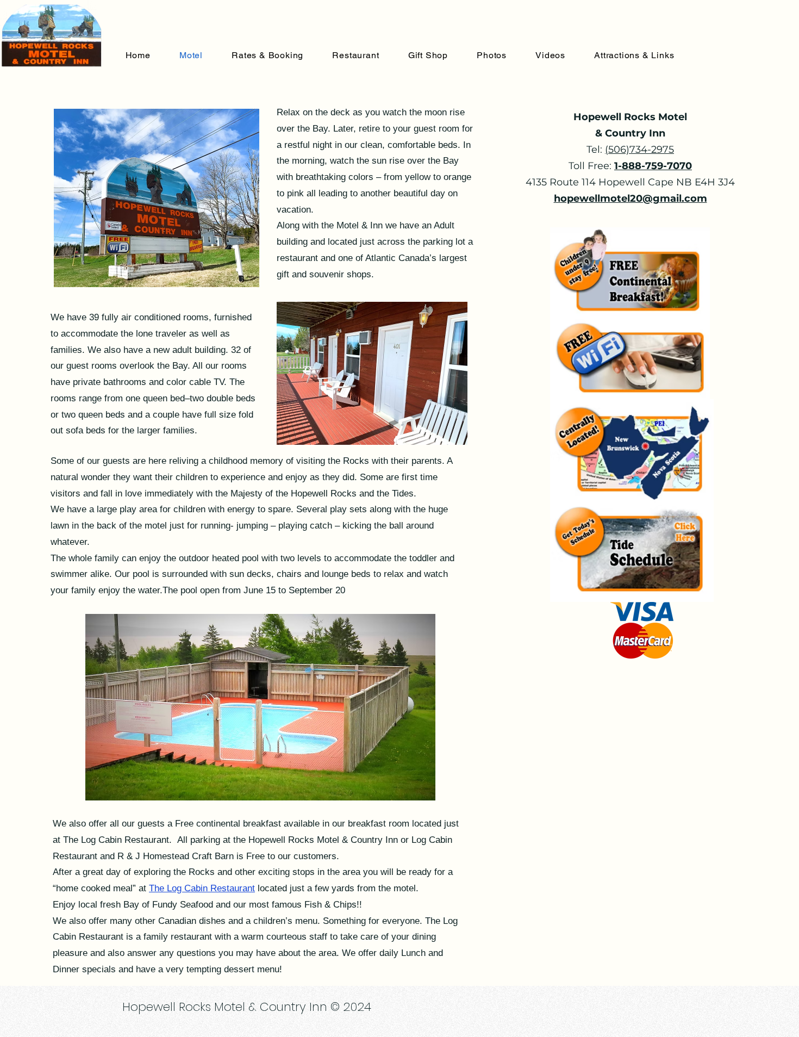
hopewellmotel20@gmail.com (630, 198)
